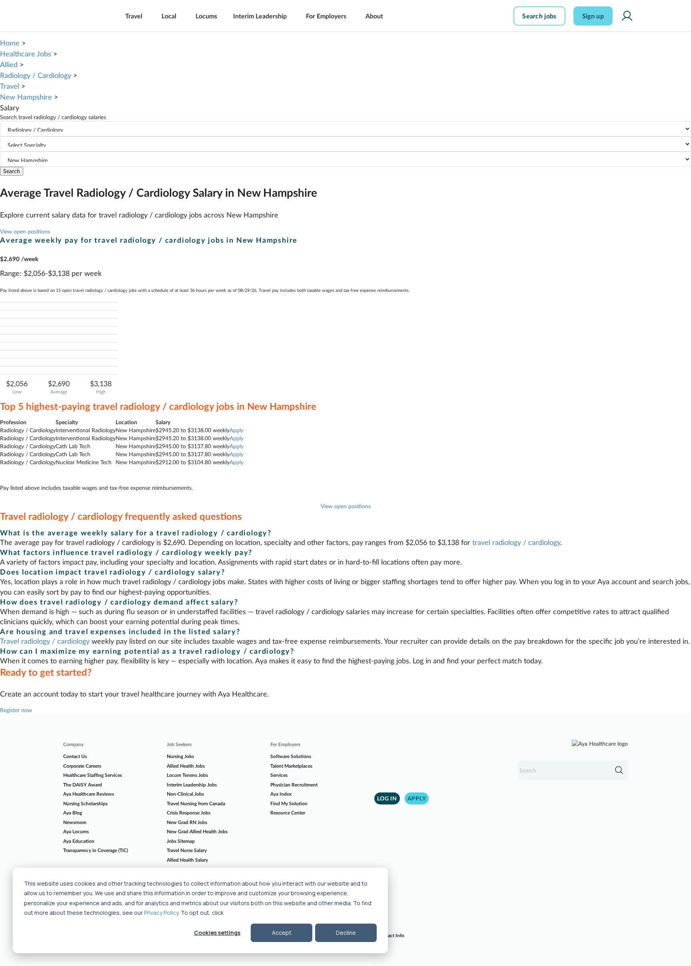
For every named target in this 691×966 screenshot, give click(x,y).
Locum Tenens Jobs (187, 775)
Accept (282, 932)
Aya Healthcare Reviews (88, 794)
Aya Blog (72, 813)
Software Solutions (290, 756)
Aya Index (281, 794)
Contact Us (75, 756)
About (374, 16)
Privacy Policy (161, 912)
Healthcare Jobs (25, 53)
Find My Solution (289, 803)
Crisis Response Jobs (188, 813)
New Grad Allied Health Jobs (197, 831)
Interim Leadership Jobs (192, 785)
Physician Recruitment (294, 785)
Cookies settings (217, 932)
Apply (237, 430)
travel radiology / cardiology (516, 542)
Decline (346, 932)
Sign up (593, 16)
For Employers (326, 16)
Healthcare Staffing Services (92, 775)
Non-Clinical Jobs (185, 794)
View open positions (25, 231)
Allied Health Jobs (186, 766)
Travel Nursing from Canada (196, 803)
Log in (387, 798)
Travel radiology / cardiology (45, 641)
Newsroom (74, 822)
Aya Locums (76, 831)
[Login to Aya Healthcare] (627, 16)
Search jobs (539, 16)
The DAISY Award (82, 785)
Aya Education (78, 841)
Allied (9, 64)
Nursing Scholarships (85, 803)
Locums (206, 16)
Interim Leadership (260, 16)
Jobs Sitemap (181, 841)
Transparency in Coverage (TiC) (95, 850)
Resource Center (287, 813)
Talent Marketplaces (291, 766)
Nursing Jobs (180, 756)
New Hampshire (26, 96)
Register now (16, 710)
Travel (133, 16)
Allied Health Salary (187, 860)
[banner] (81, 16)
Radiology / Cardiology (35, 75)
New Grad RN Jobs (187, 822)
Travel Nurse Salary (187, 850)
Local (169, 16)
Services (279, 775)
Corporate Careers (82, 766)
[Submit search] (619, 770)
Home (10, 42)
